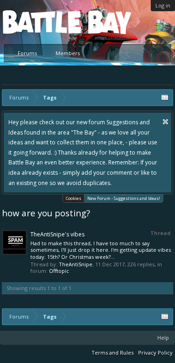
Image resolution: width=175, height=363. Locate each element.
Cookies (73, 198)
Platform (36, 21)
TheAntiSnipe (75, 264)
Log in (162, 5)
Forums (27, 53)
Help (163, 337)
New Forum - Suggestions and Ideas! (123, 198)
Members (68, 53)
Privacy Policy (155, 352)
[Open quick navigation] (164, 97)
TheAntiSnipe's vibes (57, 234)
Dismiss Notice (165, 121)
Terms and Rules (112, 352)
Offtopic (59, 270)
